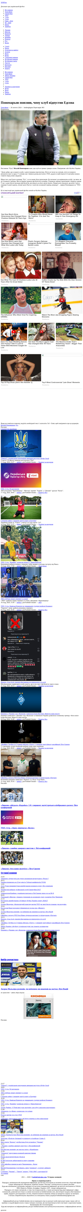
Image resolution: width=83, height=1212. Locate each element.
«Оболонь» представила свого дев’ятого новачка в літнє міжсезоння (24, 1118)
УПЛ (6, 15)
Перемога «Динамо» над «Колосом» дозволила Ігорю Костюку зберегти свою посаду (30, 714)
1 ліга (7, 17)
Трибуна (8, 26)
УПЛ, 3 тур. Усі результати (10, 489)
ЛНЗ (40, 602)
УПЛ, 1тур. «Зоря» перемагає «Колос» (18, 828)
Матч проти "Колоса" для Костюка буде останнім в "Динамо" (22, 1142)
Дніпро (7, 35)
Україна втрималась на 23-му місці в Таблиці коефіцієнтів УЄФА (23, 882)
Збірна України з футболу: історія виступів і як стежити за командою (24, 926)
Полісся (7, 39)
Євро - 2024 (9, 21)
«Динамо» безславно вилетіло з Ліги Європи (20, 869)
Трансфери (8, 12)
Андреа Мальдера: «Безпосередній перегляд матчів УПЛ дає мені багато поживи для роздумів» (34, 904)
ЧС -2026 (8, 23)
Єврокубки (9, 14)
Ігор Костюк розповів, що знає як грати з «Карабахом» (19, 1149)
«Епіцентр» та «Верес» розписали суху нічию (16, 1111)
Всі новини (9, 10)
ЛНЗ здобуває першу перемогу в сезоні (14, 599)
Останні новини (9, 872)
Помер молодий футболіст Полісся (13, 1157)
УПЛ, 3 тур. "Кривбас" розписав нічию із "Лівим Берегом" (21, 562)
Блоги (7, 48)
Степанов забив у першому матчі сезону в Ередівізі (18, 521)
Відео (7, 55)
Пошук (7, 68)
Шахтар (7, 32)
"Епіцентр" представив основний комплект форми (18, 1153)
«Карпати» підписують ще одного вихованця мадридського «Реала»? (25, 878)
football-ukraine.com (39, 1177)
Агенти (7, 52)
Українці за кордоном (12, 87)
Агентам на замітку (11, 50)
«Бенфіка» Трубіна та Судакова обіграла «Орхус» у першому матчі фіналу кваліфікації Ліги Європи (35, 744)
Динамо (7, 30)
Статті (7, 46)
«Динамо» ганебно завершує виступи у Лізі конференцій (25, 848)
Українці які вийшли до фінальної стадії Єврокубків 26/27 (21, 889)
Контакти (8, 65)
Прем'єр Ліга (42, 492)
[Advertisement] (16, 1051)
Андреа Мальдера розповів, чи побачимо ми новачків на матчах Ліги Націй (27, 912)
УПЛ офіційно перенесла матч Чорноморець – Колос (19, 1164)
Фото (7, 54)
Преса (7, 25)
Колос (7, 43)
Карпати (8, 34)
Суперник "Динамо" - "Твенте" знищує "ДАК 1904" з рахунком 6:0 (24, 1171)
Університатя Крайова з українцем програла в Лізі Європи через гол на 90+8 (27, 893)
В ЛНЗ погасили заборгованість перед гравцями (17, 1160)
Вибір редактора (9, 959)
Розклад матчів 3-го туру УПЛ (11, 1115)
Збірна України (10, 75)
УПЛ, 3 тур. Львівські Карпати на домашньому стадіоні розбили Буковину (26, 606)
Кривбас (8, 37)
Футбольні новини (11, 59)
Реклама (8, 66)
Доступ (7, 63)
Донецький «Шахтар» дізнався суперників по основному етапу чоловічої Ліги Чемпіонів (31, 897)
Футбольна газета (11, 61)
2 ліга (7, 19)
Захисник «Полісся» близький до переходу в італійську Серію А (23, 1138)
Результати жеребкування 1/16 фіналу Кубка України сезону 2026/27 (24, 901)
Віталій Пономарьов (8, 425)
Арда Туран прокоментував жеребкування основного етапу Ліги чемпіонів (27, 886)
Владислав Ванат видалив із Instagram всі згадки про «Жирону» (23, 908)
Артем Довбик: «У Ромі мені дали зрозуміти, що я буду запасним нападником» (28, 1107)
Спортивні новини (11, 57)
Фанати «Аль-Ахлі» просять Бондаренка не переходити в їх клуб (23, 682)
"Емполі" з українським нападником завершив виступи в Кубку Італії (25, 458)
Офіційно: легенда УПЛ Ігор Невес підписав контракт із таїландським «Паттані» (29, 778)
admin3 (19, 462)
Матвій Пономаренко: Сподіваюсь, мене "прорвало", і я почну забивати (26, 1168)
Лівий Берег (42, 566)
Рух (6, 41)
